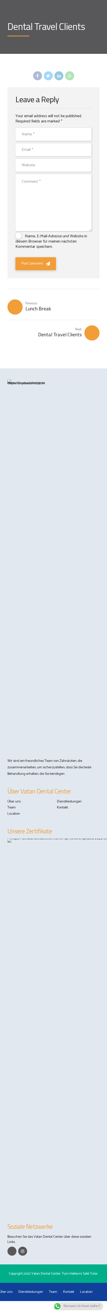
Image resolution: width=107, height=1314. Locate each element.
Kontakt (62, 807)
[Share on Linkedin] (58, 75)
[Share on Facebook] (37, 75)
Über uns (14, 801)
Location (13, 814)
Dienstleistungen (69, 801)
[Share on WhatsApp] (69, 75)
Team (11, 807)
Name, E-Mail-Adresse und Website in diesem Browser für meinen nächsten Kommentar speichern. (51, 241)
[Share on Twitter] (48, 75)
